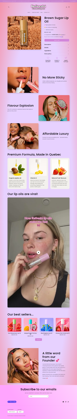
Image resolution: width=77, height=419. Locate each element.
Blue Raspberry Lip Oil (46, 333)
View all (38, 339)
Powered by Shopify (22, 415)
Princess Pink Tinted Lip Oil (63, 333)
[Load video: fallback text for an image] (38, 252)
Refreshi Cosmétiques (14, 415)
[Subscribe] (47, 396)
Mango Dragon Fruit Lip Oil (30, 334)
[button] (8, 7)
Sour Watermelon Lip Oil (14, 333)
